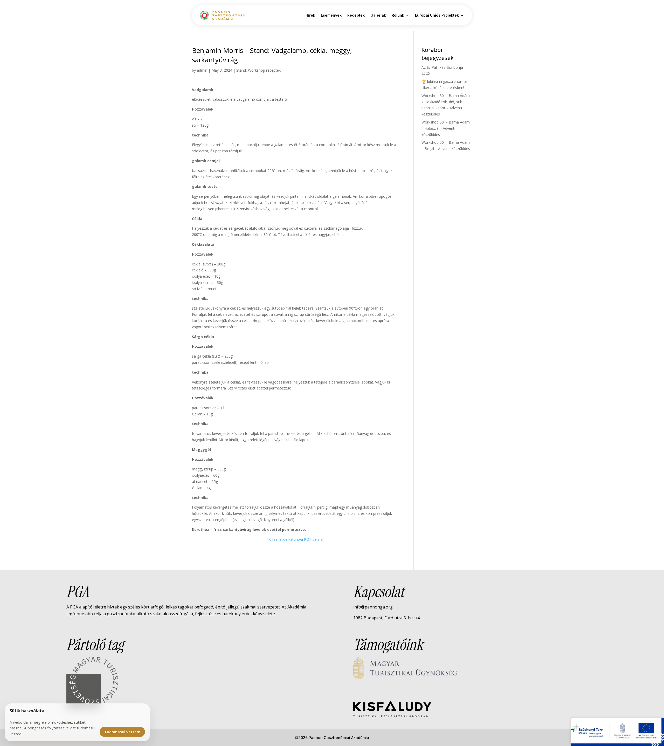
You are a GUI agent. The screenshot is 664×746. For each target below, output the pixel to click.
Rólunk (398, 15)
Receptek (356, 15)
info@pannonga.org (373, 607)
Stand (241, 70)
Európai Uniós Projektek (437, 15)
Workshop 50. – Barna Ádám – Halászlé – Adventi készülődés (445, 128)
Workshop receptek (264, 70)
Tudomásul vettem (122, 731)
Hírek (310, 15)
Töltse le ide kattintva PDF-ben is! (295, 539)
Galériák (378, 15)
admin (202, 70)
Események (331, 15)
